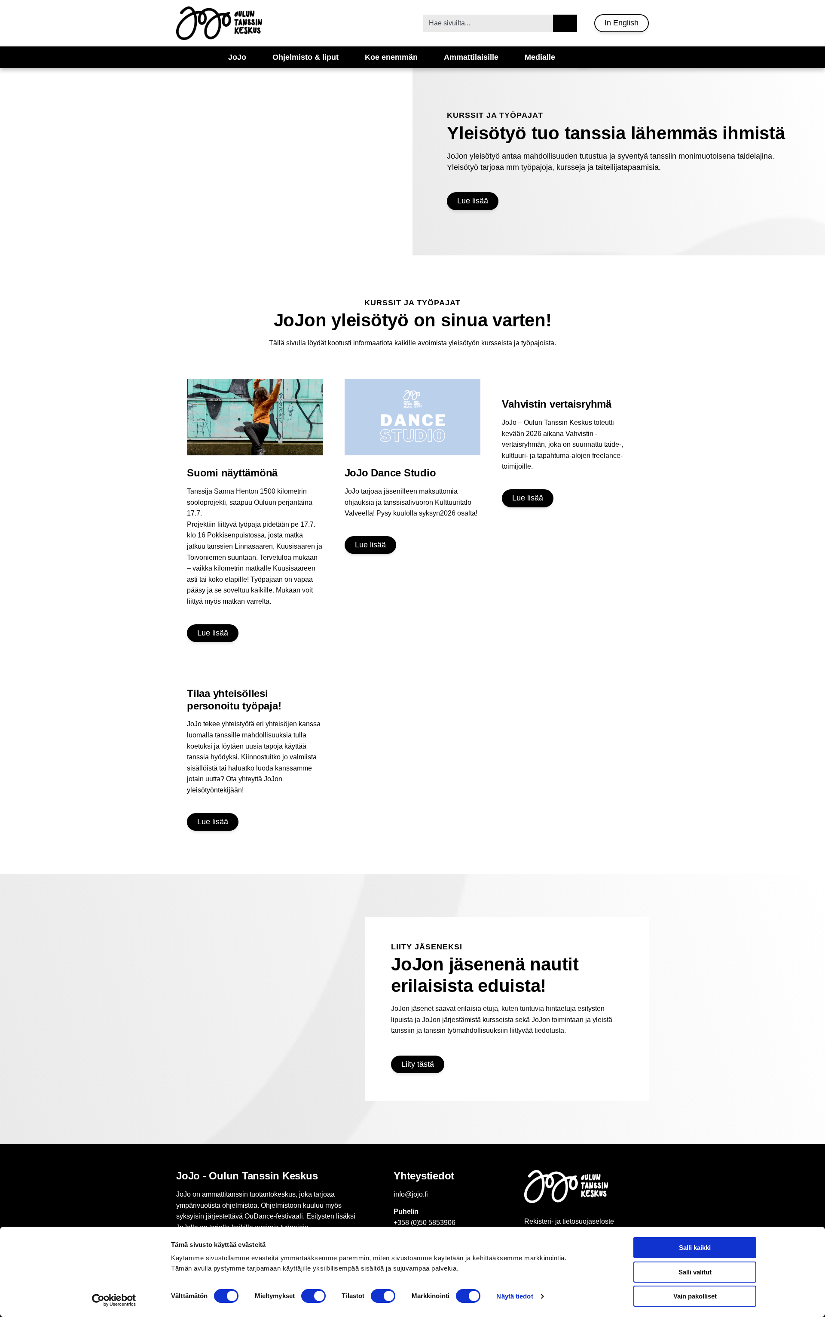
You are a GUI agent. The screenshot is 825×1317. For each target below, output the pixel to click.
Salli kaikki (695, 1247)
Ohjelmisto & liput (305, 57)
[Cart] (583, 57)
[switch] (313, 1296)
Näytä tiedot (514, 1296)
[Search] (565, 23)
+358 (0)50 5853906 (424, 1222)
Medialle (540, 57)
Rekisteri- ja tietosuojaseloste (569, 1221)
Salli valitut (695, 1272)
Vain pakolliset (695, 1296)
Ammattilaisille (471, 57)
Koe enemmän (391, 57)
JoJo (237, 57)
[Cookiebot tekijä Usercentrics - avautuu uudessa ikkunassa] (114, 1300)
